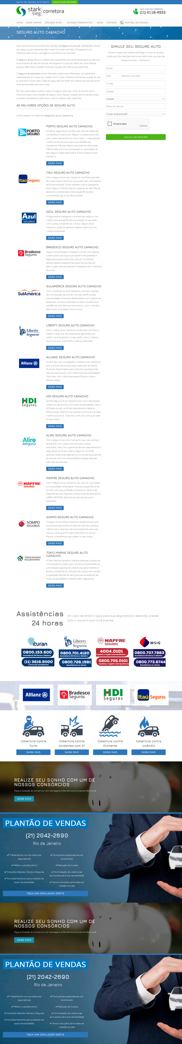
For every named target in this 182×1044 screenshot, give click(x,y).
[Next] (159, 654)
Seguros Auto (53, 22)
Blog (100, 22)
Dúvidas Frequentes (79, 22)
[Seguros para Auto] (40, 11)
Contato (111, 22)
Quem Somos (33, 22)
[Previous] (22, 654)
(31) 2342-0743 (88, 835)
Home (19, 22)
